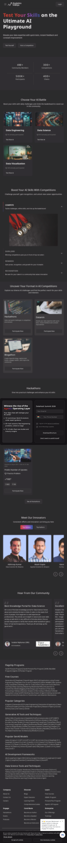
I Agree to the (49, 423)
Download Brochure (49, 433)
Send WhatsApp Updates (46, 426)
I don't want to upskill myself (49, 438)
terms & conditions (53, 423)
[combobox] (39, 417)
